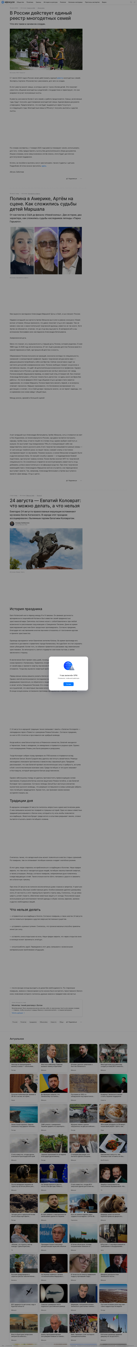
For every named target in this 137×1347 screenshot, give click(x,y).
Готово (68, 684)
